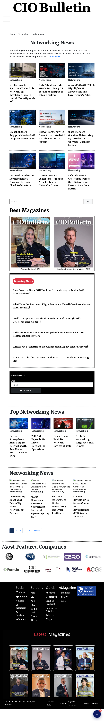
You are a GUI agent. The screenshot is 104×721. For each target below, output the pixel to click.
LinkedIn (23, 596)
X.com (21, 600)
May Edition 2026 (63, 685)
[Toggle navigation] (6, 19)
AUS (33, 601)
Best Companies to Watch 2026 (85, 657)
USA (33, 605)
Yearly (64, 597)
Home (12, 34)
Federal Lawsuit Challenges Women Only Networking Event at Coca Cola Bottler (79, 182)
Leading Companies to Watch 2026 (73, 269)
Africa (34, 620)
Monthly (65, 592)
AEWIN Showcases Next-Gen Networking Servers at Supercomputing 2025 (40, 507)
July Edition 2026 (63, 658)
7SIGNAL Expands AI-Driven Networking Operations (38, 443)
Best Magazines (29, 210)
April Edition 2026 (85, 685)
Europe (34, 616)
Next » (37, 530)
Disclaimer (63, 703)
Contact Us (51, 597)
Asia (33, 592)
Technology (24, 34)
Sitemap (94, 703)
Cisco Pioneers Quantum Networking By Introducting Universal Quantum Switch (80, 139)
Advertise (51, 615)
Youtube (22, 619)
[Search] (88, 201)
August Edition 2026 (30, 269)
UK (32, 597)
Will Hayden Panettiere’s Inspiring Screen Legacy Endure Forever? (50, 346)
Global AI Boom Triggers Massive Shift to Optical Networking (23, 135)
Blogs (49, 619)
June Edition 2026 (19, 685)
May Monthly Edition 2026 (41, 685)
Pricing (87, 703)
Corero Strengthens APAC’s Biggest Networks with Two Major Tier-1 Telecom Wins (18, 446)
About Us (50, 592)
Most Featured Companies (34, 547)
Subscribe (27, 390)
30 (30, 530)
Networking (38, 34)
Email (13, 380)
